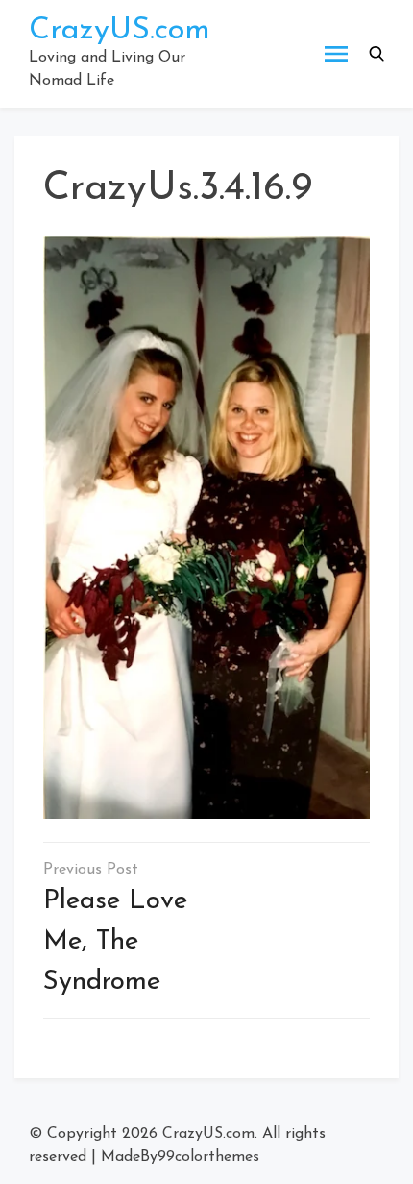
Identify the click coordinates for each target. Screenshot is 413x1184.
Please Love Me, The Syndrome (115, 942)
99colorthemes (208, 1157)
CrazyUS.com (119, 30)
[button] (376, 53)
